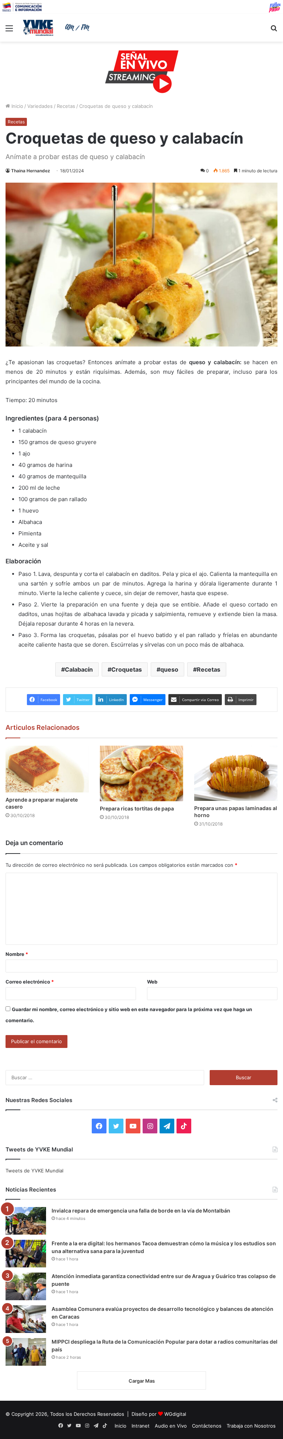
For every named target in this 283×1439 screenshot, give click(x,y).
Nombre (17, 954)
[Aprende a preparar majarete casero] (47, 769)
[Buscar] (273, 30)
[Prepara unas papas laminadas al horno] (235, 773)
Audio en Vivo (171, 1426)
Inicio (16, 106)
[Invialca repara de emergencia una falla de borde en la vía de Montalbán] (26, 1221)
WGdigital (175, 1414)
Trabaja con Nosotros (251, 1426)
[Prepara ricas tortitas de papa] (141, 773)
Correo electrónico (30, 982)
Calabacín (79, 669)
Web (152, 982)
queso (169, 669)
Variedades (40, 106)
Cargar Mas (142, 1381)
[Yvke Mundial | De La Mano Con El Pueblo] (57, 27)
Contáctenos (206, 1426)
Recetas (66, 106)
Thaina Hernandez (30, 170)
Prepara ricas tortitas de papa (137, 808)
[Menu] (9, 30)
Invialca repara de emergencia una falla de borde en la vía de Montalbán (141, 1210)
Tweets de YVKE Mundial (34, 1171)
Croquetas (126, 669)
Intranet (141, 1426)
